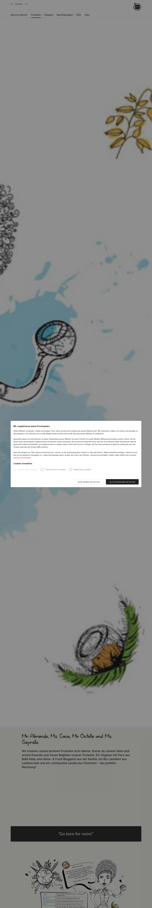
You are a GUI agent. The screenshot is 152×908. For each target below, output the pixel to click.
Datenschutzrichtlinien (22, 457)
